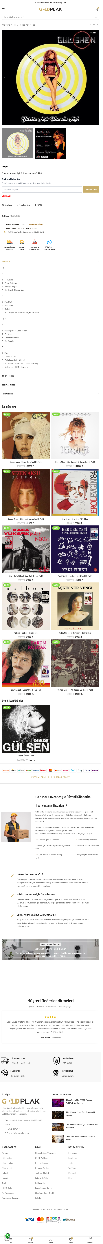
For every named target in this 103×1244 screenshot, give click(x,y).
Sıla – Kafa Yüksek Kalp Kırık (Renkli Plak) (26, 576)
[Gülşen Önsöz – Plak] (26, 729)
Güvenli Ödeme (41, 1163)
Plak (14, 24)
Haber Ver (91, 189)
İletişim (38, 1198)
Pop (33, 24)
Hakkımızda (40, 1183)
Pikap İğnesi (7, 1168)
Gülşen (5, 166)
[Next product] (97, 24)
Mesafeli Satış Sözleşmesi (45, 1153)
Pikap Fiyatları (7, 1163)
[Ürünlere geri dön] (94, 24)
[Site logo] (50, 9)
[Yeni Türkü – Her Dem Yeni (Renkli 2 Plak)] (75, 549)
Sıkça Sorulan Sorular (44, 1188)
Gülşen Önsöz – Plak (26, 755)
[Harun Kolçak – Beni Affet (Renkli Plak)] (26, 663)
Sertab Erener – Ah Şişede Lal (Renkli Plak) (75, 689)
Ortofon (5, 1153)
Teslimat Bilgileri (42, 1173)
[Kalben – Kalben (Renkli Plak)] (26, 606)
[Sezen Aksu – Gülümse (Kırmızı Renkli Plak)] (26, 492)
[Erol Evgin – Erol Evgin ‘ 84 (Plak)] (75, 492)
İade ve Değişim (41, 1178)
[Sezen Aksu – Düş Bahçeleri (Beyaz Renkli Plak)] (75, 435)
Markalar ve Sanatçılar (11, 1198)
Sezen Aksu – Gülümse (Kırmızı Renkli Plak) (26, 519)
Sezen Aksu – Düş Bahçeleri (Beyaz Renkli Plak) (75, 462)
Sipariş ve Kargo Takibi (44, 1193)
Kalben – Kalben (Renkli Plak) (26, 632)
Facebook (72, 1158)
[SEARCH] (96, 17)
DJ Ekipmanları (8, 1193)
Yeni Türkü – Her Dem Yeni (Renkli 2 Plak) (75, 576)
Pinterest (72, 1173)
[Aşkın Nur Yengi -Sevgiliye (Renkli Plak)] (75, 606)
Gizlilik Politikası (41, 1158)
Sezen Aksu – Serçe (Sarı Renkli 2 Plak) (26, 462)
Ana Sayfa (6, 24)
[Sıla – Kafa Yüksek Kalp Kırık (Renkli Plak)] (26, 549)
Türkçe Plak (24, 24)
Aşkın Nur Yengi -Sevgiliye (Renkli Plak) (75, 632)
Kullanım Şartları (42, 1168)
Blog (70, 1178)
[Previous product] (91, 24)
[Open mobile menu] (3, 9)
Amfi (4, 1183)
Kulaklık (5, 1173)
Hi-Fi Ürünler (7, 1188)
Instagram (72, 1153)
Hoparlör (5, 1178)
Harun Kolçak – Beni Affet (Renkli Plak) (26, 689)
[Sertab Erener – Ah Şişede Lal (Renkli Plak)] (75, 663)
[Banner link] (50, 949)
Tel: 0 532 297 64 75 (12, 1128)
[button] (4, 77)
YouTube (72, 1168)
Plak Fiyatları (7, 1158)
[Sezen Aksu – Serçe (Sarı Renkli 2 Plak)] (26, 435)
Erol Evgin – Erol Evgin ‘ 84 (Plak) (75, 519)
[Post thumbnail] (58, 1103)
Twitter (71, 1163)
